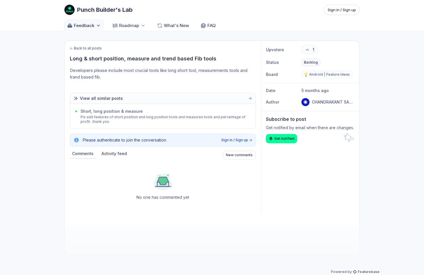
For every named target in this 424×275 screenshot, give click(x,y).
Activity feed (114, 153)
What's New (176, 25)
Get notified (284, 138)
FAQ (211, 25)
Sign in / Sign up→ (236, 140)
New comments (239, 155)
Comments (82, 153)
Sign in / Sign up (342, 9)
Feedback (84, 25)
